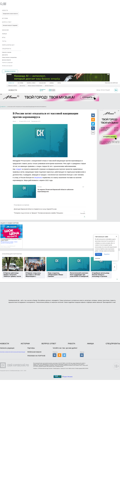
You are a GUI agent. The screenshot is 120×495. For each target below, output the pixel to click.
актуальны (38, 177)
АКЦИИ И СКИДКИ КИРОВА (9, 223)
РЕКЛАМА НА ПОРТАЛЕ (111, 83)
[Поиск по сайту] (1, 4)
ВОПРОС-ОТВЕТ (31, 83)
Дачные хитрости (49, 85)
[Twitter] (93, 124)
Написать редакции (7, 348)
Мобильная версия (34, 352)
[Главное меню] (4, 3)
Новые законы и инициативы (35, 85)
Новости (3, 106)
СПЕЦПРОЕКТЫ (113, 344)
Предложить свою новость (10, 13)
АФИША (51, 83)
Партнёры (31, 348)
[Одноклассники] (93, 119)
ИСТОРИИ (20, 83)
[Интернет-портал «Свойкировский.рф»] (6, 4)
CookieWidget (97, 258)
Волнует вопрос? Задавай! (10, 25)
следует (19, 169)
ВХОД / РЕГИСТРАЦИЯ (103, 90)
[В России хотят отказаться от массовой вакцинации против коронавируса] (40, 140)
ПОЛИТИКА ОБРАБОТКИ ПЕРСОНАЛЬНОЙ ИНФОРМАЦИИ (12, 352)
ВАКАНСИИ (42, 83)
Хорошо (98, 254)
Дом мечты (22, 85)
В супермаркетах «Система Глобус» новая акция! (11, 239)
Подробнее (107, 254)
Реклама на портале (10, 71)
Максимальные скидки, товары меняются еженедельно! (9, 242)
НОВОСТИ (11, 83)
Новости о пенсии (12, 85)
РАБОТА (71, 344)
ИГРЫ (59, 83)
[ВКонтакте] (93, 115)
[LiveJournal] (93, 128)
